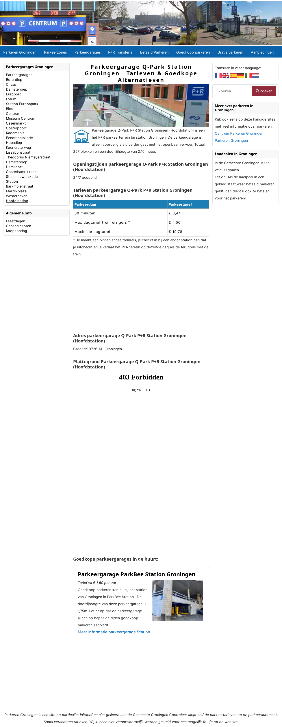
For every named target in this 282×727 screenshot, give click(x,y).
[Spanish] (233, 75)
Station (12, 181)
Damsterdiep (16, 89)
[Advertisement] (141, 295)
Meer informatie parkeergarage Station (114, 632)
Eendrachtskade (19, 138)
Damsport (14, 167)
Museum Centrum (20, 118)
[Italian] (248, 75)
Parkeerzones (55, 52)
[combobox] (233, 91)
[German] (241, 75)
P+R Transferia (120, 52)
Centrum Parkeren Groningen (239, 133)
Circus (11, 84)
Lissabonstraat (18, 152)
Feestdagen (15, 221)
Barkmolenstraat (19, 186)
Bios (9, 108)
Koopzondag (16, 231)
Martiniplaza (16, 191)
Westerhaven (16, 196)
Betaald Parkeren (154, 52)
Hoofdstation (17, 201)
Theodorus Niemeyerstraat (28, 157)
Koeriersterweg (18, 147)
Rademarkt (15, 133)
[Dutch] (256, 75)
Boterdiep (14, 79)
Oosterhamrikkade (21, 171)
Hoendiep (14, 142)
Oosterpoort (16, 128)
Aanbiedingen (262, 52)
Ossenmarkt (16, 123)
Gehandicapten (18, 226)
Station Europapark (22, 104)
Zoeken (266, 91)
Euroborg (14, 94)
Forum (11, 99)
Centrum (13, 113)
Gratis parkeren (230, 52)
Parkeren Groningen (19, 52)
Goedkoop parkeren (193, 52)
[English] (226, 75)
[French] (218, 75)
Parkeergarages (87, 52)
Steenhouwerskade (22, 176)
